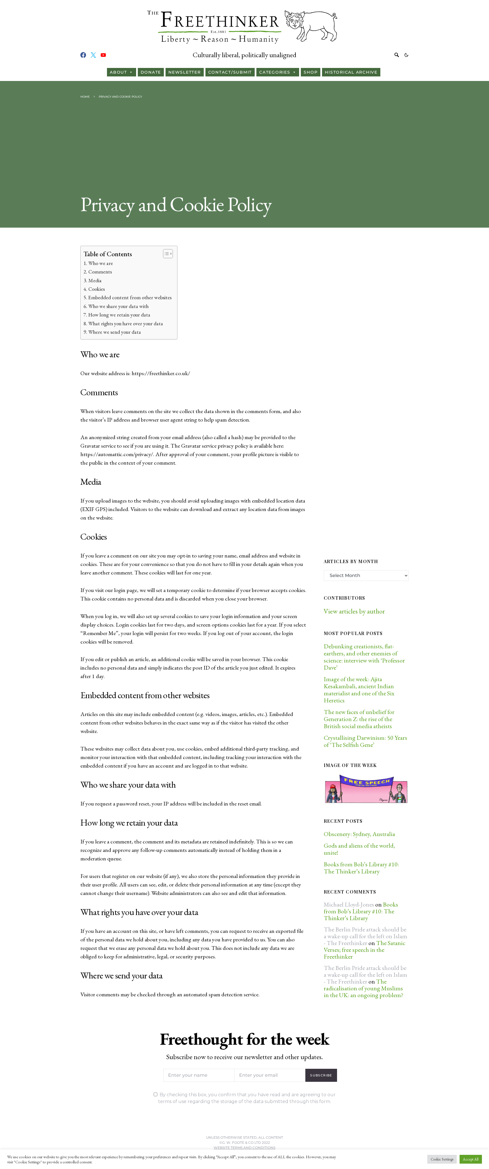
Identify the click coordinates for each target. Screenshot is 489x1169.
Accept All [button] (471, 1159)
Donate (151, 72)
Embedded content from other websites (129, 297)
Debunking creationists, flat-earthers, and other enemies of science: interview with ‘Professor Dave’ (364, 657)
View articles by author (354, 611)
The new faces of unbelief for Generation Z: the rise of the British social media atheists (359, 719)
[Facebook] (83, 55)
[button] (406, 55)
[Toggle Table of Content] (165, 253)
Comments (100, 271)
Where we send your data (114, 332)
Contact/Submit (230, 72)
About (118, 72)
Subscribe (321, 1075)
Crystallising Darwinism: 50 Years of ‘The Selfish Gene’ (365, 741)
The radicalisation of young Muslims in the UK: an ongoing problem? (363, 988)
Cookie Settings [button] (442, 1159)
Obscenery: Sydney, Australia (359, 834)
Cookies (96, 289)
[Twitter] (93, 55)
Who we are (100, 263)
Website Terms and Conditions (244, 1148)
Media (95, 280)
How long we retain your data (119, 314)
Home (85, 97)
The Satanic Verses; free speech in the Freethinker (364, 950)
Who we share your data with (118, 306)
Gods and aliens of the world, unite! (359, 849)
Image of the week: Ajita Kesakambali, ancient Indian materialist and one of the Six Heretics (359, 689)
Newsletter (184, 72)
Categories (274, 72)
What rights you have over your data (125, 323)
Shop (311, 72)
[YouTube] (103, 55)
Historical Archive (351, 72)
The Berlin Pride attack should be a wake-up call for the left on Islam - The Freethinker (365, 936)
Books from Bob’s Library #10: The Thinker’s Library (361, 867)
